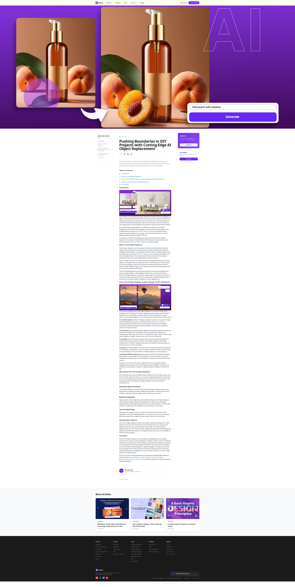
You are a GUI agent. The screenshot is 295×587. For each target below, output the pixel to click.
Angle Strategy (135, 547)
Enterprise (116, 547)
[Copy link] (131, 154)
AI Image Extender (157, 457)
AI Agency (108, 2)
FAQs (167, 544)
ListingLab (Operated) (101, 551)
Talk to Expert (183, 2)
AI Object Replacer (143, 231)
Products (117, 2)
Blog (132, 559)
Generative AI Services (119, 554)
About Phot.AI (152, 544)
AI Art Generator (139, 459)
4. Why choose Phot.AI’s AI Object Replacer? (103, 154)
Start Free (188, 145)
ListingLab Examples (136, 554)
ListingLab (98, 549)
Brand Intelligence (153, 551)
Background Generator (126, 459)
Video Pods (98, 556)
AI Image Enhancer (134, 457)
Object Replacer (146, 457)
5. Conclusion (100, 157)
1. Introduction (100, 141)
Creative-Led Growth (136, 544)
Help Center (169, 549)
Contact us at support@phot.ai (157, 578)
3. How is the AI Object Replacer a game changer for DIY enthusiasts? (103, 149)
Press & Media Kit (153, 549)
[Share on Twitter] (124, 154)
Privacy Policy (170, 551)
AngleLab (98, 544)
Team (150, 547)
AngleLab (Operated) (101, 547)
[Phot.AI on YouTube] (107, 578)
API (114, 551)
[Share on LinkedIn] (128, 154)
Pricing (142, 2)
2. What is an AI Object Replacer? (102, 144)
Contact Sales (117, 549)
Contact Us (169, 547)
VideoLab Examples (136, 556)
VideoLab (98, 554)
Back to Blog (124, 479)
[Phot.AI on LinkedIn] (103, 578)
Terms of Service (170, 554)
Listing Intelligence (136, 549)
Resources (133, 2)
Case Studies (134, 561)
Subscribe (188, 159)
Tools (125, 2)
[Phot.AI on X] (100, 578)
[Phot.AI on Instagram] (97, 578)
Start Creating (194, 2)
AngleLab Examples (136, 551)
